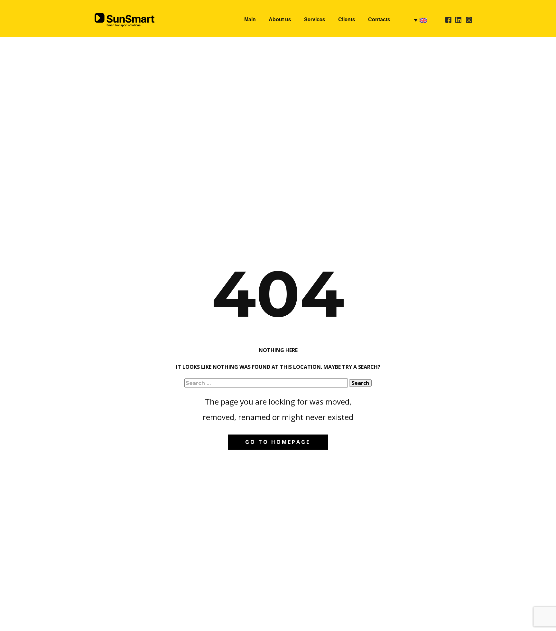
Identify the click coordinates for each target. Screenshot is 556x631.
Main (250, 20)
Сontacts (379, 20)
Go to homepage (277, 441)
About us (280, 20)
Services (314, 20)
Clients (346, 20)
